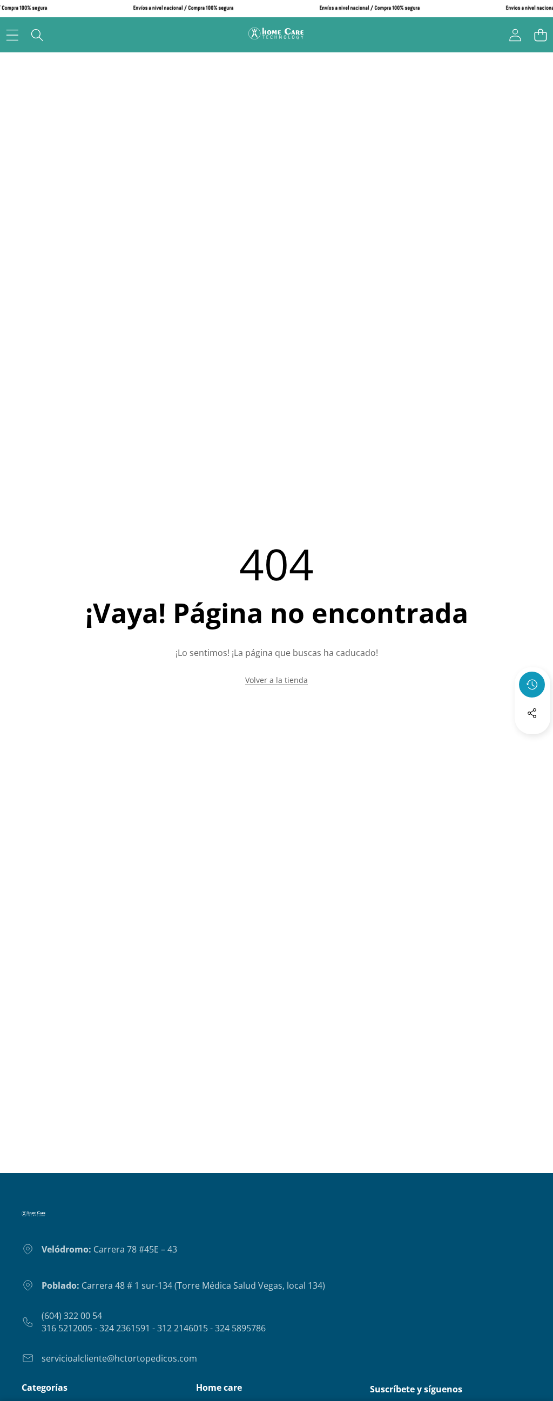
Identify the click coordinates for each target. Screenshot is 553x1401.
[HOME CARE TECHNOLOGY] (276, 34)
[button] (540, 35)
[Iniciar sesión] (515, 35)
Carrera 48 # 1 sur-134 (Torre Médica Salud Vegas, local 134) (183, 1285)
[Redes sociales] (532, 713)
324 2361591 (124, 1328)
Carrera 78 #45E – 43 (109, 1249)
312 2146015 (182, 1328)
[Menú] (12, 35)
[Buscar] (37, 35)
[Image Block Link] (33, 1218)
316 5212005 (67, 1328)
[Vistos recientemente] (532, 685)
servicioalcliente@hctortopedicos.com (119, 1358)
